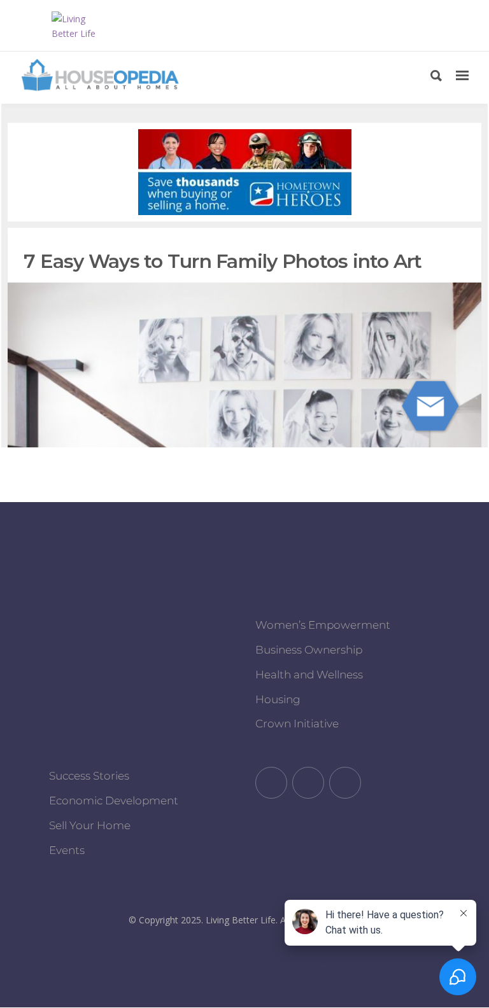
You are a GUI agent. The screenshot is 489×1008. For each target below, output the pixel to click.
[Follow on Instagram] (308, 783)
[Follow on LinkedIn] (345, 783)
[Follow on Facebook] (271, 783)
